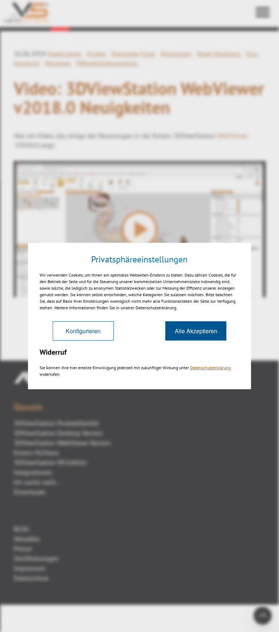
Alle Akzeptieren (196, 331)
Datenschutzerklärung (210, 367)
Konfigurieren (83, 331)
